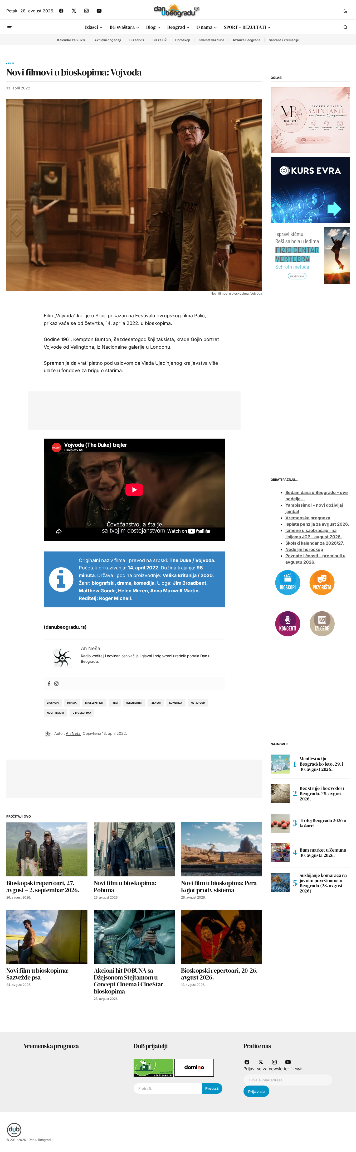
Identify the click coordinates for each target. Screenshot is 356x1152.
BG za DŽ (160, 40)
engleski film (94, 702)
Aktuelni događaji (107, 40)
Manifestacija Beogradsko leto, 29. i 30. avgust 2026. (321, 763)
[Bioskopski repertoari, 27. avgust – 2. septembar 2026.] (46, 849)
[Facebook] (49, 683)
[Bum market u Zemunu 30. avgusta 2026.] (280, 852)
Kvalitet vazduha (211, 40)
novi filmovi (55, 712)
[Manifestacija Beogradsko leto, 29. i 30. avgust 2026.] (280, 764)
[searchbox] (168, 1088)
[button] (345, 10)
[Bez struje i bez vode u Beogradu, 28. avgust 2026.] (280, 793)
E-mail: (296, 1069)
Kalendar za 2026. (71, 40)
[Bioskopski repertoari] (288, 582)
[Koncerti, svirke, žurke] (288, 623)
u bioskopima (82, 712)
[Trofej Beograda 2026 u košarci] (280, 823)
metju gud (198, 702)
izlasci (156, 702)
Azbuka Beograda (246, 40)
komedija (175, 702)
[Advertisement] (130, 409)
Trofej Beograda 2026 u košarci (323, 823)
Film (11, 63)
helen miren (134, 702)
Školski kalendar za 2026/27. (314, 543)
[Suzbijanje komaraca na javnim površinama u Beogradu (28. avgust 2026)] (280, 882)
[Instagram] (56, 683)
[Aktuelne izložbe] (322, 623)
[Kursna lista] (310, 119)
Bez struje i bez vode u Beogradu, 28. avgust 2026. (322, 793)
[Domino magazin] (194, 1067)
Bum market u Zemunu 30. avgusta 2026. (323, 852)
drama (72, 702)
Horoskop (182, 40)
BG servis (136, 40)
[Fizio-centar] (310, 255)
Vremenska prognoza (307, 517)
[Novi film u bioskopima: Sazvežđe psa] (46, 937)
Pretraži (212, 1088)
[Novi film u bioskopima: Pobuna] (134, 849)
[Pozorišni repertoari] (322, 582)
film (115, 702)
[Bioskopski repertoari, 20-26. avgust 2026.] (221, 937)
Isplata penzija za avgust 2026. (317, 524)
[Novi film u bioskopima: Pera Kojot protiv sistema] (221, 849)
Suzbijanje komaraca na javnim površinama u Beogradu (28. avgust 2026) (323, 883)
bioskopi (53, 702)
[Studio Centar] (154, 1067)
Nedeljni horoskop (304, 549)
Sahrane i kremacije (284, 40)
